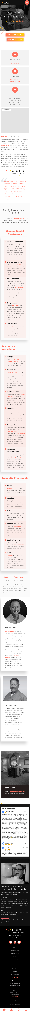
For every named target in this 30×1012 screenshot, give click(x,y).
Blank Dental (4, 136)
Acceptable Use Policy (15, 1004)
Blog (15, 963)
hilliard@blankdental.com (17, 791)
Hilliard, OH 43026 (15, 81)
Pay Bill (15, 956)
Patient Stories (15, 960)
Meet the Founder (15, 950)
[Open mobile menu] (27, 2)
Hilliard (15, 971)
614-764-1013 (15, 996)
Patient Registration (15, 39)
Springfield (15, 980)
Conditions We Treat (15, 953)
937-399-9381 (15, 987)
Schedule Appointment (15, 34)
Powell (15, 990)
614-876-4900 (15, 63)
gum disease (21, 433)
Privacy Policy (15, 1000)
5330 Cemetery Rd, (15, 79)
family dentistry (19, 218)
